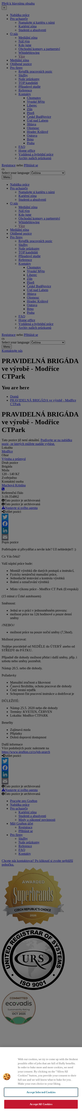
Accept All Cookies (41, 1104)
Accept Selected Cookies (41, 1092)
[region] (41, 1079)
